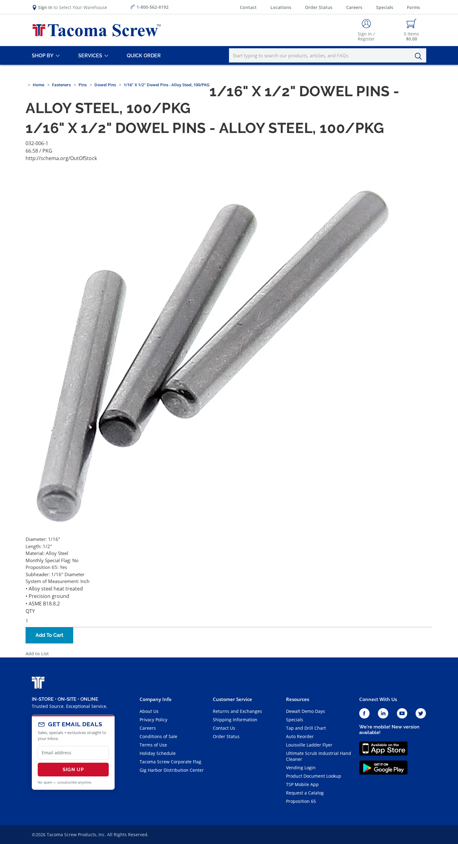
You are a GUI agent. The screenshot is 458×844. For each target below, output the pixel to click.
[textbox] (327, 55)
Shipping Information (235, 720)
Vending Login (301, 768)
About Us (149, 711)
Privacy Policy (153, 720)
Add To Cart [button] (49, 635)
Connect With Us (378, 699)
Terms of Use (153, 745)
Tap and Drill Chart (306, 728)
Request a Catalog (305, 793)
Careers (354, 7)
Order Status (318, 7)
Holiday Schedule (158, 753)
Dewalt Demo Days (305, 711)
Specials (384, 7)
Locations (280, 7)
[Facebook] (364, 713)
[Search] (420, 56)
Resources (297, 699)
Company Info (155, 699)
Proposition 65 (301, 801)
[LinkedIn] (383, 713)
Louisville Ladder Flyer (309, 745)
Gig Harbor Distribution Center (172, 770)
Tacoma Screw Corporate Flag (170, 762)
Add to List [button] (37, 654)
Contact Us (224, 728)
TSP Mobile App (302, 784)
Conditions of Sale (158, 736)
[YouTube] (402, 713)
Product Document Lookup (313, 776)
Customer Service (232, 699)
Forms (413, 7)
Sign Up (73, 769)
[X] (421, 713)
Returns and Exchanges (237, 711)
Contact (248, 7)
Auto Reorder (300, 736)
